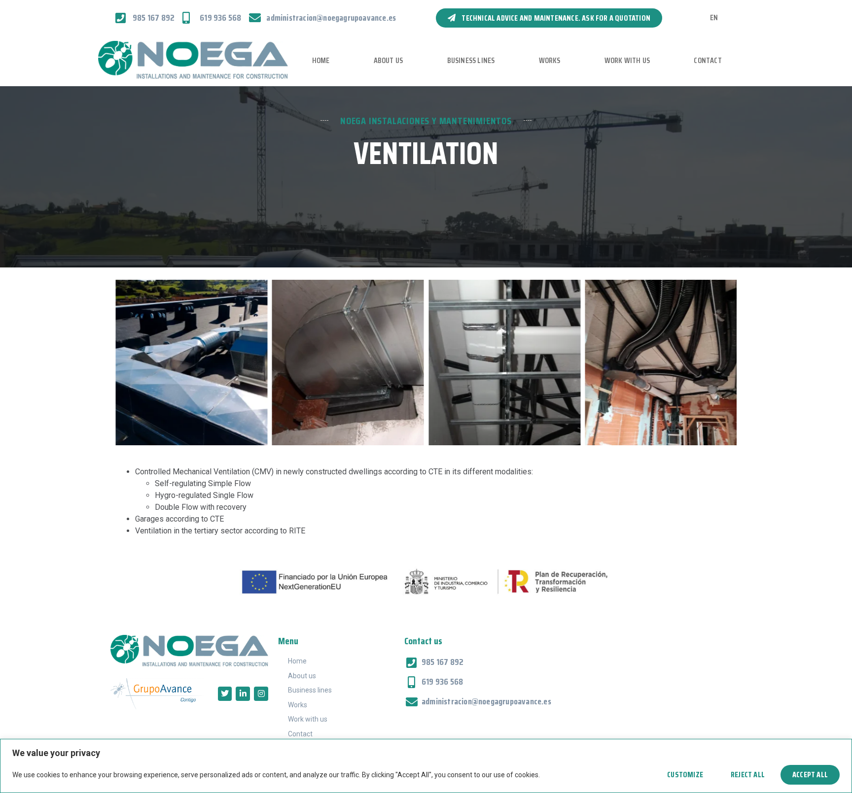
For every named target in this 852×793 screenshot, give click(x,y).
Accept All (810, 774)
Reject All (748, 774)
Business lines (471, 60)
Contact (707, 60)
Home (321, 60)
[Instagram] (261, 694)
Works (550, 60)
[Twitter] (225, 694)
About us (388, 60)
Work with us (627, 60)
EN (714, 17)
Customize (685, 774)
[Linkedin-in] (243, 694)
